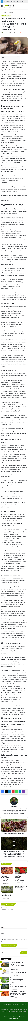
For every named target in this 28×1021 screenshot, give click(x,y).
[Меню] (2, 6)
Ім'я (2, 927)
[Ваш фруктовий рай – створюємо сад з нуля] (7, 889)
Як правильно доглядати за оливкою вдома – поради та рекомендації (18, 986)
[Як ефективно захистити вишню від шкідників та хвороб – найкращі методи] (5, 980)
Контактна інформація (14, 1018)
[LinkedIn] (9, 791)
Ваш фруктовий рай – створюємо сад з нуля (7, 895)
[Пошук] (26, 6)
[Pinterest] (13, 791)
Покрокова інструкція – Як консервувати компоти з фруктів (21, 888)
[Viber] (23, 791)
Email (2, 933)
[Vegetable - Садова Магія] (9, 6)
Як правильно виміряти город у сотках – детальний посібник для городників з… (18, 964)
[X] (6, 791)
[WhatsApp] (16, 791)
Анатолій (14, 806)
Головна (4, 12)
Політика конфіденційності (19, 1016)
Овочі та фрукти (10, 12)
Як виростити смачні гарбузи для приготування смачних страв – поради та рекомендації (7, 878)
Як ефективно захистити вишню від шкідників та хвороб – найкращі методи (17, 979)
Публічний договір (7, 1016)
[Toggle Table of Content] (17, 57)
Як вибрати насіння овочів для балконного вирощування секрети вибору (20, 877)
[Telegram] (20, 791)
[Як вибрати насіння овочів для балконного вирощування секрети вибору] (21, 870)
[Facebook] (2, 791)
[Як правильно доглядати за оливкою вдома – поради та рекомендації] (5, 986)
